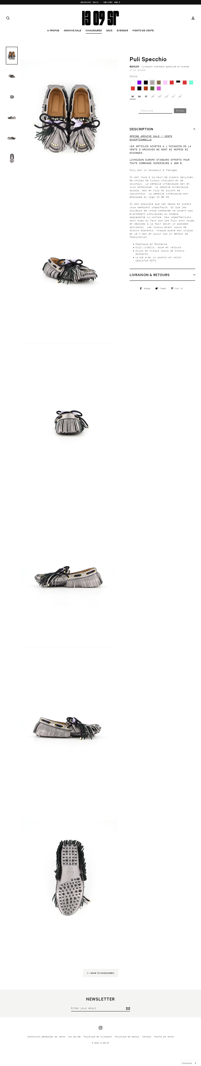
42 (180, 96)
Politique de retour (127, 1037)
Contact (146, 1037)
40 (166, 96)
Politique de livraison (98, 1037)
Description (141, 129)
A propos (53, 30)
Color (134, 76)
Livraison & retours (150, 274)
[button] (132, 82)
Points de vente (143, 30)
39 (159, 96)
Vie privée (74, 1037)
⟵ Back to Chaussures (100, 973)
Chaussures (94, 30)
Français (187, 1063)
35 (132, 96)
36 (139, 96)
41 (173, 96)
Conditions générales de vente (46, 1037)
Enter (180, 110)
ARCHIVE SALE (72, 30)
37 (146, 96)
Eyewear (122, 30)
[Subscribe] (127, 1008)
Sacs (109, 30)
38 (153, 96)
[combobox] (189, 1063)
